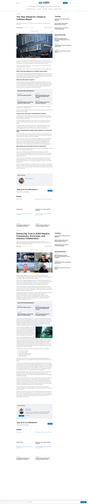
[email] (37, 31)
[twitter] (34, 31)
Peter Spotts (18, 246)
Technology (18, 230)
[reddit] (36, 31)
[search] (19, 3)
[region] (44, 502)
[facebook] (31, 31)
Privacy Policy (30, 501)
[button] (17, 3)
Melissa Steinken (19, 27)
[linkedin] (32, 31)
